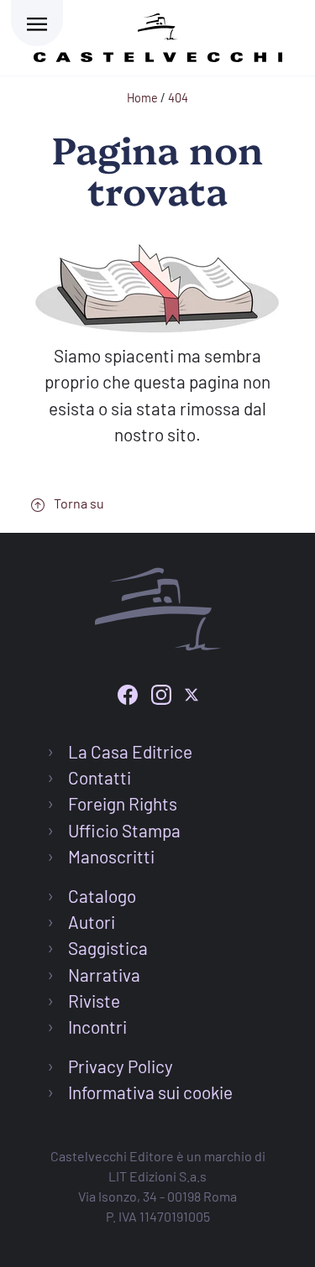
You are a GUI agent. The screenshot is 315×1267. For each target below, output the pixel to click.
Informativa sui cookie (150, 1092)
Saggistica (108, 947)
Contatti (99, 777)
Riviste (94, 1000)
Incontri (97, 1026)
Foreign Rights (122, 803)
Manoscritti (111, 856)
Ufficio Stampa (124, 830)
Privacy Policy (120, 1066)
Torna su (77, 503)
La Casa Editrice (130, 751)
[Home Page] (158, 34)
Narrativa (104, 974)
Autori (91, 921)
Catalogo (102, 895)
